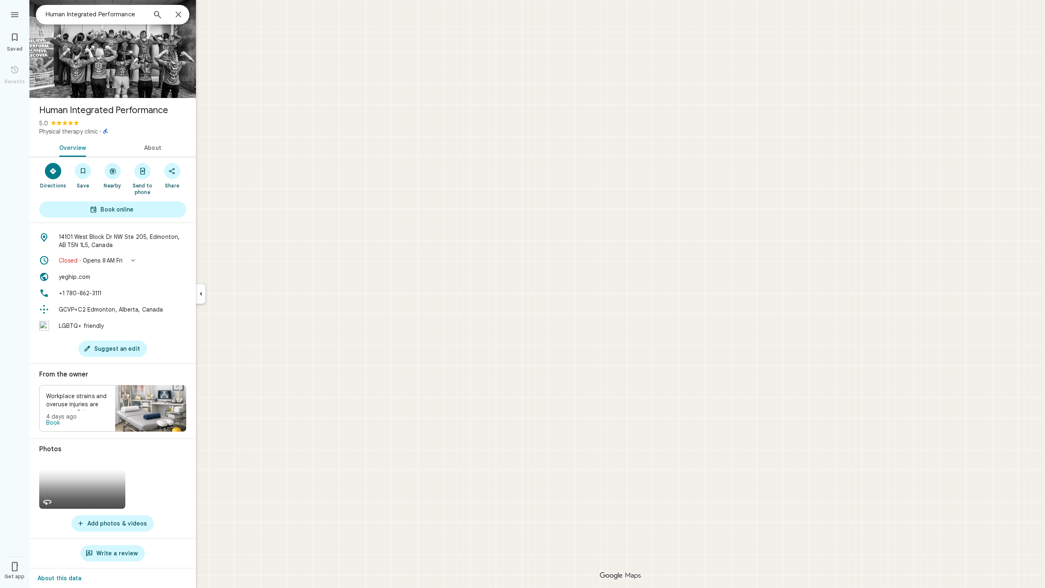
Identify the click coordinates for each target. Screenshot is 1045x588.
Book (53, 422)
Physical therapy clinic (68, 131)
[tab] (71, 147)
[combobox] (96, 14)
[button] (112, 260)
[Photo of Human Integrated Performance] (112, 49)
